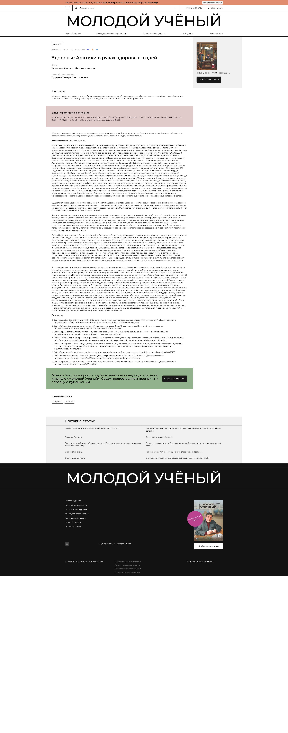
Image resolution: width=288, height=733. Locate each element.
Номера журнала (73, 501)
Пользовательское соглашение (127, 565)
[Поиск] (175, 8)
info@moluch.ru (215, 8)
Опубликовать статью (212, 3)
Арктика (69, 402)
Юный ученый (187, 34)
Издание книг (216, 34)
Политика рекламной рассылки (127, 572)
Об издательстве (73, 527)
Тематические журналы (154, 34)
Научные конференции (76, 505)
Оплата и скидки (73, 522)
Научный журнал (73, 34)
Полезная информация (76, 518)
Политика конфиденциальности (128, 569)
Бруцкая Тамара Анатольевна (70, 77)
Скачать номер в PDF (209, 79)
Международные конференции (112, 34)
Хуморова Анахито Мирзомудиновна (74, 68)
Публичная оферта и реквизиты (128, 561)
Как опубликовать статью (77, 514)
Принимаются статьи (194, 518)
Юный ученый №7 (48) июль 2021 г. (213, 73)
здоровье (57, 402)
